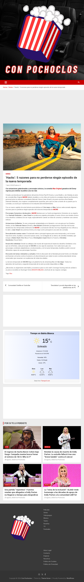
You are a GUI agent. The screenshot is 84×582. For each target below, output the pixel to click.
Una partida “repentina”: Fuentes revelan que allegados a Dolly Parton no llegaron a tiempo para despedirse (21, 492)
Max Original (57, 189)
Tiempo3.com (45, 381)
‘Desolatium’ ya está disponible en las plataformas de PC (63, 286)
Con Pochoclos (20, 460)
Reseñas (46, 524)
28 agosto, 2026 (10, 460)
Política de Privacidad (51, 564)
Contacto (47, 553)
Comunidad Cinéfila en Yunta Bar (19, 285)
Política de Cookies (50, 561)
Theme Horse (46, 578)
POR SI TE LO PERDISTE (16, 423)
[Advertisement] (42, 108)
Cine (6, 447)
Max (10, 273)
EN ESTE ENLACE (37, 270)
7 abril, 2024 (9, 185)
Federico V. (17, 185)
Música (47, 447)
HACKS (24, 197)
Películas (46, 510)
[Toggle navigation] (6, 82)
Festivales (47, 529)
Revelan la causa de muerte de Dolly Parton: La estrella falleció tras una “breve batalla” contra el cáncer (60, 454)
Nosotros (47, 559)
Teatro (46, 521)
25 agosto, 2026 (49, 460)
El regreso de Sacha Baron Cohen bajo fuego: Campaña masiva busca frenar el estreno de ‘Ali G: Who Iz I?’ (22, 454)
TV (44, 526)
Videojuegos (48, 515)
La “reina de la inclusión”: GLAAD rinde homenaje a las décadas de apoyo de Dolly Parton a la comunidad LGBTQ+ (61, 492)
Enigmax (46, 556)
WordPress (70, 578)
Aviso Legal (47, 550)
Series (8, 174)
